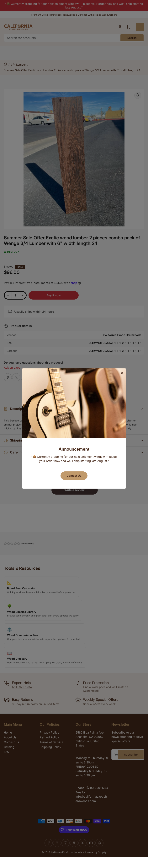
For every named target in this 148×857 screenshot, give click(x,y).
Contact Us (74, 475)
